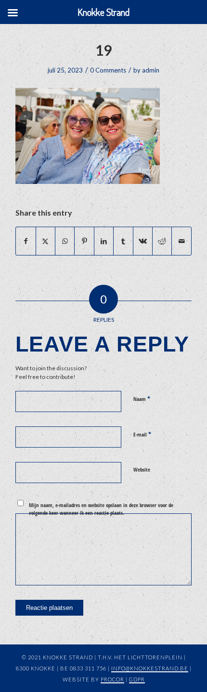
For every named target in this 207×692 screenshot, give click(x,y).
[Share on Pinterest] (84, 241)
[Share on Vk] (142, 241)
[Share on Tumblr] (123, 241)
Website (141, 469)
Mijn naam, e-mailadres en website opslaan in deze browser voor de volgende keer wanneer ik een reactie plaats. (101, 509)
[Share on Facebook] (25, 241)
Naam (141, 398)
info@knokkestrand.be (149, 668)
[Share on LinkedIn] (103, 241)
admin (150, 70)
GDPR (137, 679)
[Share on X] (45, 241)
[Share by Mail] (181, 241)
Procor (112, 679)
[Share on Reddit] (162, 241)
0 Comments (108, 70)
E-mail (142, 434)
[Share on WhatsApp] (64, 241)
